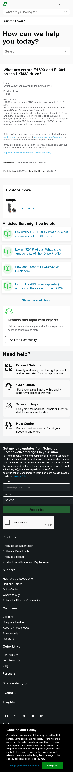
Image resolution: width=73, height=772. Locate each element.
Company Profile (13, 622)
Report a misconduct (16, 627)
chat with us (10, 137)
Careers (8, 616)
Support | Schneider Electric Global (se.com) (27, 152)
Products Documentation (18, 546)
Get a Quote (10, 589)
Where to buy (11, 595)
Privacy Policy (20, 476)
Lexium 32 (27, 208)
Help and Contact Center (18, 578)
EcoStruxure (10, 655)
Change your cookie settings (23, 765)
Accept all (52, 765)
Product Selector (13, 556)
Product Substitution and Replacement (26, 562)
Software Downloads (16, 551)
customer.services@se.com (48, 137)
